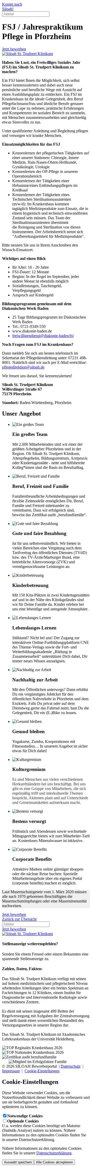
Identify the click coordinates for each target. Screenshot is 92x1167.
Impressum (11, 1071)
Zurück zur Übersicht (19, 919)
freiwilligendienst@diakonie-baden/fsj (43, 336)
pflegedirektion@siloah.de (23, 367)
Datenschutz (70, 1066)
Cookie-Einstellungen (42, 1071)
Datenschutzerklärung (54, 1153)
